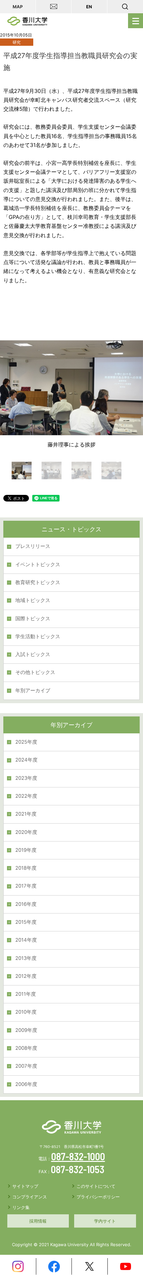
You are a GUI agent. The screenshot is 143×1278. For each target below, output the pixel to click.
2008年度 (26, 1048)
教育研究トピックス (37, 582)
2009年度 (26, 1030)
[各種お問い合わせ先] (54, 6)
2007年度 (26, 1066)
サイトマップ (25, 1186)
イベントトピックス (37, 565)
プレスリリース (32, 546)
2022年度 (26, 796)
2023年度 (26, 778)
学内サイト (105, 1221)
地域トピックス (32, 600)
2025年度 (26, 742)
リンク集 (21, 1207)
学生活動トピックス (37, 636)
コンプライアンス (29, 1196)
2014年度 (26, 940)
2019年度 (26, 850)
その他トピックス (35, 672)
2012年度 (26, 976)
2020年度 (26, 832)
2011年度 (25, 994)
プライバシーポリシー (98, 1196)
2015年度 (26, 922)
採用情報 (38, 1221)
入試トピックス (32, 654)
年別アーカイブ (32, 691)
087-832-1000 (78, 1156)
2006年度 (26, 1084)
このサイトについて (95, 1186)
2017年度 (26, 886)
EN (89, 6)
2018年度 (26, 868)
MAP (18, 6)
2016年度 (26, 904)
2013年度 (26, 958)
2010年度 (26, 1012)
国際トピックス (32, 619)
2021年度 (26, 814)
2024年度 (26, 760)
